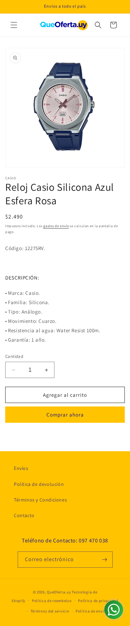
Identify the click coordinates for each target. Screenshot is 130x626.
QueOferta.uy (59, 592)
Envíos (21, 468)
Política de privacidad (98, 600)
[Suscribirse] (104, 559)
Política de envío (91, 611)
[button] (13, 25)
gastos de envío (56, 226)
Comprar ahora (65, 414)
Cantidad (14, 356)
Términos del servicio (50, 611)
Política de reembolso (52, 600)
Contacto (24, 515)
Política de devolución (39, 484)
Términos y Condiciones (40, 500)
